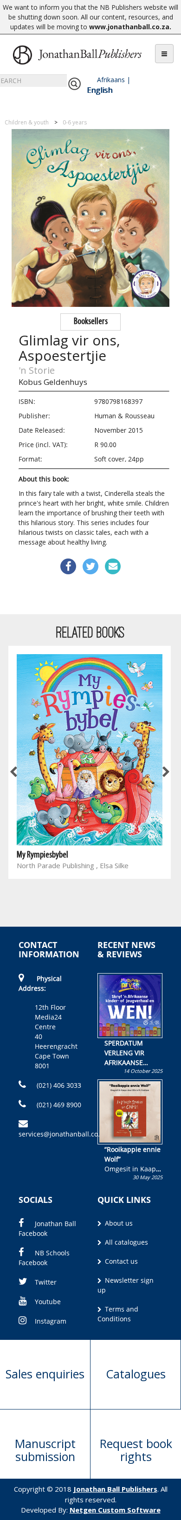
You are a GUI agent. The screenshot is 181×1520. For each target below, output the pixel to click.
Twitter (46, 1282)
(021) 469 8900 (58, 1104)
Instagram (50, 1321)
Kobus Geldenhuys (53, 382)
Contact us (120, 1261)
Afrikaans (111, 79)
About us (118, 1223)
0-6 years (75, 122)
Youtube (48, 1301)
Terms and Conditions (117, 1314)
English (99, 90)
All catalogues (125, 1242)
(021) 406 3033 (58, 1085)
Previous (14, 772)
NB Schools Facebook (44, 1257)
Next (165, 772)
